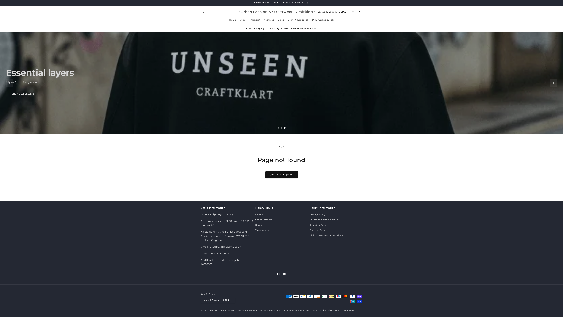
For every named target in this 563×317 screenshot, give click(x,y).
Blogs (258, 225)
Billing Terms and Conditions (326, 235)
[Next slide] (553, 83)
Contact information (344, 310)
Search (259, 214)
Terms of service (307, 310)
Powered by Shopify (256, 310)
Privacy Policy (317, 214)
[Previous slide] (9, 83)
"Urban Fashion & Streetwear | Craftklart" (227, 310)
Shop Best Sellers (23, 94)
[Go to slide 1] (278, 128)
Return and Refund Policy (324, 219)
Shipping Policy (319, 225)
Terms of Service (319, 230)
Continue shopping (282, 174)
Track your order (264, 230)
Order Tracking (263, 219)
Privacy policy (290, 310)
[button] (204, 12)
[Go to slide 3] (285, 128)
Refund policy (275, 310)
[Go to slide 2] (281, 128)
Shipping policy (325, 310)
